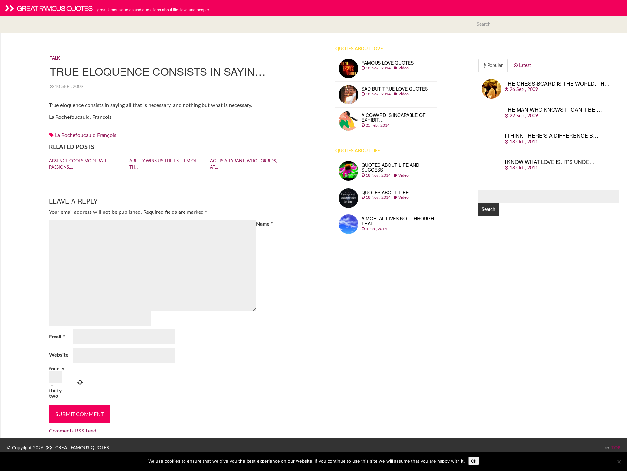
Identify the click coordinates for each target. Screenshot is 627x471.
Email (57, 336)
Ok (473, 460)
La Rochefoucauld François (85, 135)
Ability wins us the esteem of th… (163, 164)
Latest (524, 65)
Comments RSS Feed (72, 430)
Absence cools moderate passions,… (78, 164)
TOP (615, 448)
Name (264, 224)
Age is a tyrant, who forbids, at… (243, 164)
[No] (619, 461)
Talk (55, 58)
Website (59, 355)
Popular (494, 65)
